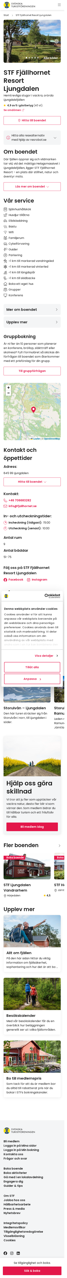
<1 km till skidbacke (22, 278)
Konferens (16, 295)
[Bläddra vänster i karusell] (53, 845)
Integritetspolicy (16, 1223)
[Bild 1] (26, 57)
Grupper (15, 290)
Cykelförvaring (19, 244)
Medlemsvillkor (15, 1227)
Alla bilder (51, 58)
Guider (13, 249)
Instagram (39, 580)
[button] (33, 410)
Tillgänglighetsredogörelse (23, 1232)
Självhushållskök (20, 209)
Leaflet (36, 438)
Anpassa (30, 679)
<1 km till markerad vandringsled (31, 261)
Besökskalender (21, 1015)
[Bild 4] (35, 57)
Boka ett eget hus (21, 284)
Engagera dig (13, 1181)
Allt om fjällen (18, 952)
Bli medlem (11, 1141)
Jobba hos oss (14, 1200)
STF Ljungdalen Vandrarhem (17, 887)
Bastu (12, 226)
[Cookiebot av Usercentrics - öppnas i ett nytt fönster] (45, 596)
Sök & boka (32, 1271)
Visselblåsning (14, 1236)
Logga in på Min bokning (21, 1150)
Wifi (11, 232)
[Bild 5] (38, 57)
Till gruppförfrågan (32, 371)
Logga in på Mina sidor (20, 1146)
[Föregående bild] (8, 41)
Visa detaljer (44, 656)
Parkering (15, 255)
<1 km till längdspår (22, 272)
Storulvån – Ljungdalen (25, 708)
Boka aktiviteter (15, 1173)
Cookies (10, 1240)
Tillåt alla (32, 667)
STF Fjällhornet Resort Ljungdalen (33, 15)
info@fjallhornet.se (23, 506)
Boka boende (13, 1169)
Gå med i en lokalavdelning (23, 1177)
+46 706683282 (20, 500)
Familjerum (16, 238)
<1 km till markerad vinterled (28, 267)
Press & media (14, 1209)
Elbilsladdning (18, 221)
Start (6, 15)
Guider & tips (13, 1186)
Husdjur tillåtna (19, 215)
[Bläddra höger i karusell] (59, 845)
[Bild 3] (32, 57)
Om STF (9, 1196)
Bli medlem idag (32, 827)
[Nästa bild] (56, 41)
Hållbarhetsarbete (17, 1204)
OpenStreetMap (52, 438)
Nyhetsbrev (12, 1213)
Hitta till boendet (34, 120)
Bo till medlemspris (23, 1078)
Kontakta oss (13, 1154)
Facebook (15, 580)
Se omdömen (12, 110)
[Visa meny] (59, 5)
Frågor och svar (15, 1158)
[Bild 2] (29, 57)
